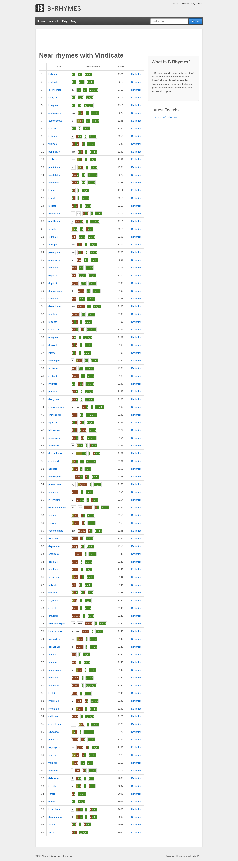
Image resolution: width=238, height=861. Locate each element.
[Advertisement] (102, 40)
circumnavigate (56, 623)
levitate (52, 693)
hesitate (52, 468)
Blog (200, 4)
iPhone (176, 4)
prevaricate (54, 484)
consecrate (54, 438)
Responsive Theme (174, 856)
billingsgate (54, 430)
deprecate (54, 546)
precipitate (54, 167)
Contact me (55, 856)
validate (52, 762)
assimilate (53, 445)
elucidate (53, 770)
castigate (53, 376)
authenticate (55, 120)
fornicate (53, 523)
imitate (52, 128)
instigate (53, 97)
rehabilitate (54, 213)
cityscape (53, 731)
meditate (53, 569)
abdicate (53, 267)
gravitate (53, 615)
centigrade (54, 461)
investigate (54, 360)
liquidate (53, 422)
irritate (51, 190)
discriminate (55, 453)
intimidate (53, 136)
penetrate (53, 391)
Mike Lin (45, 856)
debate (52, 801)
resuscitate (54, 639)
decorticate (54, 306)
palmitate (53, 739)
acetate (52, 662)
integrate (53, 105)
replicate (53, 538)
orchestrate (54, 414)
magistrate (54, 685)
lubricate (53, 298)
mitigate (52, 321)
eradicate (53, 553)
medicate (53, 492)
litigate (52, 352)
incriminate (54, 499)
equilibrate (54, 221)
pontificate (54, 151)
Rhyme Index (67, 856)
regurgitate (54, 747)
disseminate (55, 817)
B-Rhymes (61, 8)
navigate (53, 677)
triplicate (53, 143)
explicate (53, 275)
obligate (52, 584)
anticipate (53, 244)
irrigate (52, 198)
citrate (51, 793)
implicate (53, 82)
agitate (52, 654)
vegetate (53, 600)
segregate (54, 577)
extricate (53, 236)
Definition (136, 74)
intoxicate (53, 700)
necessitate (54, 670)
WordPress (198, 856)
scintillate (53, 229)
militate (52, 205)
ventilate (53, 592)
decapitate (54, 646)
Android (185, 4)
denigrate (53, 399)
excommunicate (57, 507)
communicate (55, 530)
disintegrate (54, 89)
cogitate (52, 608)
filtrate (51, 832)
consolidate (54, 724)
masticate (53, 314)
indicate (52, 74)
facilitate (52, 159)
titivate (52, 824)
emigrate (53, 337)
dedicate (53, 561)
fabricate (53, 515)
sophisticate (55, 113)
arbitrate (53, 368)
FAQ (193, 4)
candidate (53, 182)
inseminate (54, 809)
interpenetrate (56, 406)
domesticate (55, 291)
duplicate (53, 283)
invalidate (53, 708)
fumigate (53, 755)
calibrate (53, 716)
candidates (54, 174)
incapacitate (55, 631)
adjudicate (54, 260)
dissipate (53, 345)
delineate (53, 778)
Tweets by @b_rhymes (164, 117)
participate (54, 252)
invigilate (53, 786)
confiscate (54, 329)
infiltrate (52, 383)
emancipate (54, 476)
